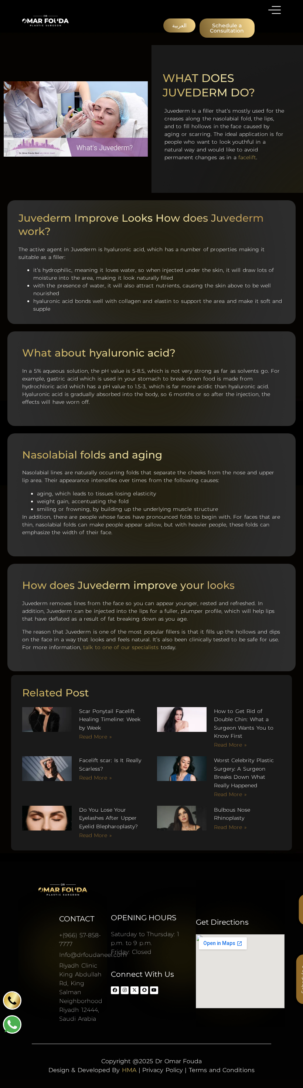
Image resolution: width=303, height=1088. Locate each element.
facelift (247, 157)
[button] (179, 25)
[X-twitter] (134, 990)
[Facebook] (115, 990)
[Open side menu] (274, 10)
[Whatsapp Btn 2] (12, 1024)
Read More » (95, 736)
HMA (129, 1070)
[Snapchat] (144, 990)
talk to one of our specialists (121, 647)
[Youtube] (154, 990)
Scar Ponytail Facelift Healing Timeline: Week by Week (109, 719)
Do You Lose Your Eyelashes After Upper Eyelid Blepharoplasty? (108, 818)
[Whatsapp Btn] (12, 1000)
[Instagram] (125, 990)
